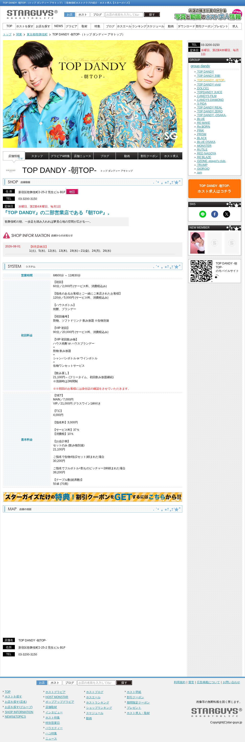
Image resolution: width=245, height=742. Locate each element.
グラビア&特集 (60, 156)
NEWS (58, 26)
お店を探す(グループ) (19, 707)
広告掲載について (208, 682)
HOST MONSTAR (56, 697)
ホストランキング (97, 702)
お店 (69, 14)
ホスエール (124, 26)
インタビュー (54, 712)
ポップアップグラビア (59, 702)
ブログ (97, 14)
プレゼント (221, 26)
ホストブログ (94, 692)
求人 (235, 26)
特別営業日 (52, 723)
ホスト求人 (171, 156)
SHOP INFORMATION (19, 712)
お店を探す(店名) (16, 702)
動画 (171, 26)
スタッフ (37, 156)
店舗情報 (14, 156)
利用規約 (179, 682)
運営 (191, 682)
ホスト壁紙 (134, 692)
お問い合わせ (231, 682)
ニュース (51, 738)
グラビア (71, 26)
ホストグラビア (55, 692)
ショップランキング (99, 707)
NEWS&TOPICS (15, 716)
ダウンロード (186, 26)
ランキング (139, 26)
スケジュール (155, 26)
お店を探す (43, 26)
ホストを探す (24, 26)
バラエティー (54, 728)
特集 (97, 26)
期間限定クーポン (138, 702)
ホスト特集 (52, 717)
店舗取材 (51, 707)
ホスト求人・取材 (138, 713)
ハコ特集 (51, 733)
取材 (84, 26)
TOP (9, 26)
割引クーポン (204, 26)
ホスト (82, 14)
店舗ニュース (82, 156)
